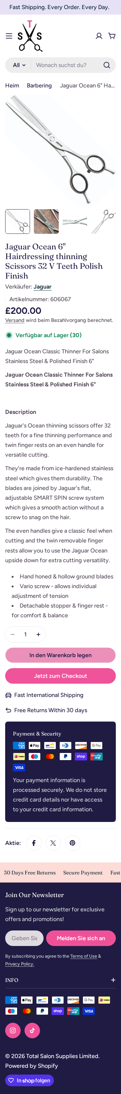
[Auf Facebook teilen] (34, 843)
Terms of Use (83, 956)
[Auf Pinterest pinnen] (72, 843)
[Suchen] (107, 65)
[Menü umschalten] (9, 36)
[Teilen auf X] (53, 843)
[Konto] (99, 36)
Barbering (39, 85)
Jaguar (43, 286)
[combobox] (60, 65)
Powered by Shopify (31, 1065)
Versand (15, 320)
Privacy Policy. (19, 964)
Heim (12, 85)
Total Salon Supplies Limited (62, 1056)
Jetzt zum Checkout (60, 675)
